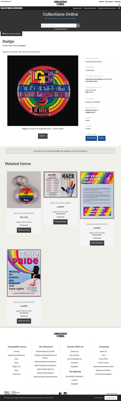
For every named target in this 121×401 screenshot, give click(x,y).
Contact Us (74, 351)
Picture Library (103, 363)
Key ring (24, 217)
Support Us (16, 366)
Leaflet (60, 207)
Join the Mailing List (74, 359)
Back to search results (12, 34)
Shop (16, 370)
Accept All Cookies (111, 398)
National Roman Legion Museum (45, 377)
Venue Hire (16, 374)
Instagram (74, 366)
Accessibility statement (74, 376)
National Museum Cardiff (45, 351)
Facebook (74, 363)
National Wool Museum (45, 373)
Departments (77, 8)
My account (109, 1)
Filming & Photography (103, 374)
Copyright (74, 384)
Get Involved (74, 355)
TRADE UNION (91, 138)
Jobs (103, 355)
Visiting (16, 351)
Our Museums (5, 1)
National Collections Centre (107, 8)
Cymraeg (117, 1)
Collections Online (90, 8)
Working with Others (103, 370)
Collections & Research (11, 8)
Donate (101, 1)
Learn (16, 359)
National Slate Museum (45, 369)
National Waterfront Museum (45, 361)
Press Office (103, 359)
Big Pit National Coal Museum (45, 365)
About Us (103, 351)
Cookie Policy (48, 398)
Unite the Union (10, 45)
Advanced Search (61, 29)
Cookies (74, 380)
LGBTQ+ (101, 138)
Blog (16, 363)
